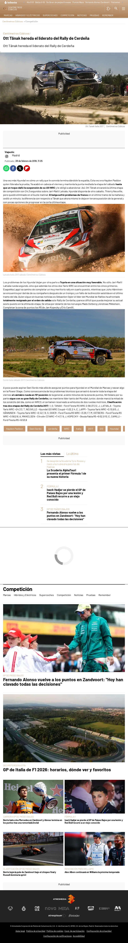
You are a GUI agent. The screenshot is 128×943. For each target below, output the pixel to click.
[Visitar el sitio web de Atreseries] (77, 908)
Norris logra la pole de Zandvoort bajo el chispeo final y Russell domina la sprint (29, 873)
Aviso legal (20, 931)
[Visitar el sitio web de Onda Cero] (90, 908)
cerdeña (52, 428)
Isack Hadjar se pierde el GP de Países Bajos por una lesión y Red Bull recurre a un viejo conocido (66, 494)
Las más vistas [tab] (50, 453)
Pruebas (94, 15)
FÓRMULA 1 (53, 486)
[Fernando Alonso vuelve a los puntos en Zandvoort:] (64, 638)
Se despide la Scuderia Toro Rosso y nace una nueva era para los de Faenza (66, 463)
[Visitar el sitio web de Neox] (37, 908)
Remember (107, 15)
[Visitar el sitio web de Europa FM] (104, 908)
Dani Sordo (36, 428)
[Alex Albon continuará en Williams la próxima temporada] (95, 849)
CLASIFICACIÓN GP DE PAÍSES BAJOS (21, 869)
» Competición (31, 21)
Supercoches (50, 15)
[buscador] (116, 8)
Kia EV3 (30, 2)
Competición (67, 15)
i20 (101, 428)
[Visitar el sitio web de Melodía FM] (117, 908)
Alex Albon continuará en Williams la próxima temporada (92, 872)
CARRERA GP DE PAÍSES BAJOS (18, 816)
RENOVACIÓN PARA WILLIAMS (79, 869)
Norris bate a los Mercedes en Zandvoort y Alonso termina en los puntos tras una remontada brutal (32, 821)
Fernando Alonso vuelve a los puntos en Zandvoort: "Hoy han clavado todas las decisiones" (66, 516)
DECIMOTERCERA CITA (14, 765)
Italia (78, 428)
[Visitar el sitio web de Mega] (64, 908)
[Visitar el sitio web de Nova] (50, 908)
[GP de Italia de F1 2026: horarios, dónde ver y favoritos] (64, 728)
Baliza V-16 (40, 2)
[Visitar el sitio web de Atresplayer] (57, 915)
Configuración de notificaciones (57, 936)
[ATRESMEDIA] (64, 899)
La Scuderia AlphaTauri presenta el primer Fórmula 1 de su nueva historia (66, 473)
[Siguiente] (122, 2)
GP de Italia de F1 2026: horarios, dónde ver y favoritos (57, 769)
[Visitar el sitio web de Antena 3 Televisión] (10, 908)
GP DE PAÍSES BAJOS (58, 509)
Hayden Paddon (14, 428)
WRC (66, 428)
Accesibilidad (79, 936)
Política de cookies (55, 931)
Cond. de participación (74, 931)
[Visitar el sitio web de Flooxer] (74, 915)
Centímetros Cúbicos (12, 21)
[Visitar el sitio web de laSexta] (23, 908)
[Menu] (123, 8)
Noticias (82, 15)
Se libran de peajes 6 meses (58, 2)
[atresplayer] (108, 8)
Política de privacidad (35, 931)
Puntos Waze (78, 2)
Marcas (8, 15)
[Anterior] (23, 2)
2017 (90, 428)
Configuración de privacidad (99, 931)
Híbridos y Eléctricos (27, 15)
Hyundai (114, 428)
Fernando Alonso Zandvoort (97, 2)
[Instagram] (7, 156)
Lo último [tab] (72, 453)
